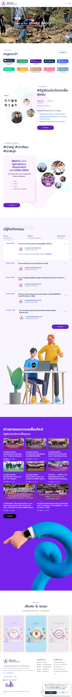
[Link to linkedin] (15, 677)
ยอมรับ (50, 692)
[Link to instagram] (13, 677)
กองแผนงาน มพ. (60, 669)
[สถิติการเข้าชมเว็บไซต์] (8, 684)
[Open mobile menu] (70, 3)
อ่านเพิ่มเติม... (48, 254)
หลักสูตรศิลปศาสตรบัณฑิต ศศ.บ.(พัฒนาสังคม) (52, 122)
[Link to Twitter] (10, 677)
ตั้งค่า (64, 688)
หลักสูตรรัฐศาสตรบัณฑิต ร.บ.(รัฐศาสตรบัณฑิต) (52, 114)
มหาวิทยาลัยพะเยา (60, 662)
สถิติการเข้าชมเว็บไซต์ (11, 680)
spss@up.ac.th (9, 673)
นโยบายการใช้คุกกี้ (54, 687)
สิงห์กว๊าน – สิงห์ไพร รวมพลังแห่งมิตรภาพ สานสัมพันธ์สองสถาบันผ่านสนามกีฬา (58, 477)
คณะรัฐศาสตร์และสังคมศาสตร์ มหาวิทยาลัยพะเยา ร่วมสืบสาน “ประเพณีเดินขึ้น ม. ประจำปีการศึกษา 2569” (52, 505)
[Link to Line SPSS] (7, 677)
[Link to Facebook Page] (5, 677)
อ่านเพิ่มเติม (62, 52)
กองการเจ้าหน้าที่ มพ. (61, 665)
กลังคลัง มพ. (59, 667)
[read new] (36, 25)
